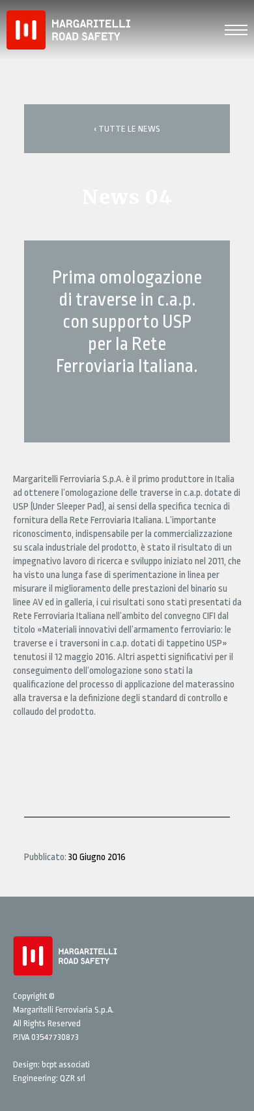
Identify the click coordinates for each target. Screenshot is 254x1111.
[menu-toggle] (236, 28)
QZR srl (72, 1078)
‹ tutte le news (127, 129)
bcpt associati (66, 1064)
